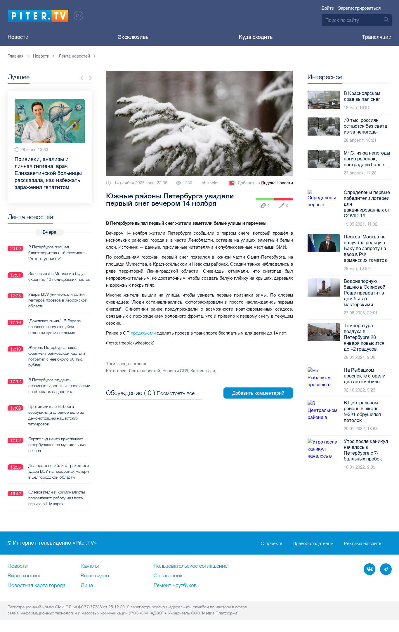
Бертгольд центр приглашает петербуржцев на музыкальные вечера (57, 444)
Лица (87, 585)
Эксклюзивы (134, 37)
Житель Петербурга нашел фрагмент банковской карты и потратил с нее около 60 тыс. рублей (56, 356)
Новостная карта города (36, 585)
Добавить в (265, 183)
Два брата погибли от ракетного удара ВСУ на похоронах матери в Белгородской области (58, 471)
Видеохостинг (24, 576)
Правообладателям (313, 543)
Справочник (168, 576)
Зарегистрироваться (359, 8)
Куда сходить (256, 37)
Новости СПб (175, 370)
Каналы (90, 566)
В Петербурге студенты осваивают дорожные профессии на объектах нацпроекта (59, 385)
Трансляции (377, 37)
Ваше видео (95, 576)
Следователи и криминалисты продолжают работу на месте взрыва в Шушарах (56, 497)
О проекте (271, 543)
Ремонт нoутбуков (175, 585)
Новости (18, 37)
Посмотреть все (176, 393)
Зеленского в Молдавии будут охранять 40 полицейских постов (59, 276)
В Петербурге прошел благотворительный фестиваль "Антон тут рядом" (57, 252)
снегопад (137, 363)
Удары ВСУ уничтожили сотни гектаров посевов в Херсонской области (57, 300)
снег (121, 363)
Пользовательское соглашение (191, 566)
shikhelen (211, 183)
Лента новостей (144, 370)
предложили (143, 333)
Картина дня (202, 370)
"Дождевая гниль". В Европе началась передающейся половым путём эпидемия (54, 326)
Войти (328, 8)
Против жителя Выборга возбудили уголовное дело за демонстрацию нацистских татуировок (56, 415)
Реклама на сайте (362, 543)
